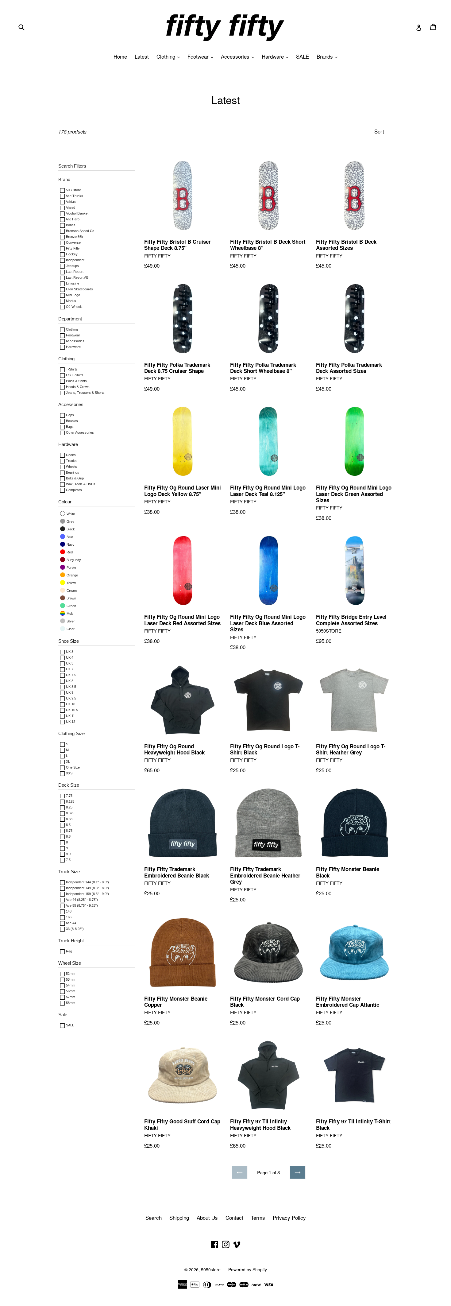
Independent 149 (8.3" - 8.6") (87, 888)
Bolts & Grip (74, 478)
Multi (69, 613)
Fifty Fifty (72, 248)
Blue (69, 537)
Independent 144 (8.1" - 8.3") (87, 882)
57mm (70, 997)
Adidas (70, 201)
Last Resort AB (76, 277)
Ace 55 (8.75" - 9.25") (81, 905)
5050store (73, 190)
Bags (69, 426)
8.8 (68, 836)
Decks (70, 455)
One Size (72, 767)
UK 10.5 (71, 710)
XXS (68, 773)
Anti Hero (72, 219)
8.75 (68, 830)
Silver (70, 621)
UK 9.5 (70, 698)
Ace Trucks (74, 196)
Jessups (72, 266)
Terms (258, 1217)
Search (153, 1217)
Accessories (239, 56)
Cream (71, 590)
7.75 (68, 795)
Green (71, 606)
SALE (302, 56)
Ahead (70, 207)
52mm (70, 973)
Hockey (71, 254)
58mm (70, 1003)
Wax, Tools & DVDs (80, 484)
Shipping (179, 1217)
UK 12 (70, 721)
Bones (70, 225)
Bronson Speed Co (79, 231)
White (70, 514)
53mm (70, 979)
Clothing (169, 56)
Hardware (276, 56)
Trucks (71, 461)
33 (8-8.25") (74, 929)
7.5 (68, 860)
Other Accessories (79, 432)
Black (70, 529)
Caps (69, 415)
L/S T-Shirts (74, 375)
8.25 (68, 807)
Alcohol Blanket (76, 213)
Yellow (71, 583)
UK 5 (69, 663)
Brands (329, 56)
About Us (207, 1217)
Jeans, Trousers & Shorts (85, 392)
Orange (72, 575)
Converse (73, 242)
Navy (70, 544)
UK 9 (69, 692)
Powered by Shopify (247, 1269)
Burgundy (73, 560)
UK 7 (69, 669)
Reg (68, 951)
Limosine (72, 283)
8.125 (69, 801)
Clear (70, 629)
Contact (234, 1217)
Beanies (71, 421)
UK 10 (70, 704)
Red (69, 552)
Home (120, 56)
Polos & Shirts (76, 381)
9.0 (68, 854)
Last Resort (74, 271)
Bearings (72, 472)
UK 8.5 (70, 686)
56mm (70, 991)
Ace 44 (70, 923)
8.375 (69, 813)
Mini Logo (72, 295)
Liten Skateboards (79, 289)
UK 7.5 (70, 675)
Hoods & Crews (77, 387)
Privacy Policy (289, 1217)
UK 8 (69, 681)
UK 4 (69, 657)
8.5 (68, 825)
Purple (71, 567)
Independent (74, 260)
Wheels (71, 466)
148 (68, 911)
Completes (73, 490)
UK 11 (70, 716)
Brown (71, 598)
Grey (70, 521)
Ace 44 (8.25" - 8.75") (81, 899)
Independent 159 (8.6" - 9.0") (87, 894)
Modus (70, 301)
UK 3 (69, 651)
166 (68, 917)
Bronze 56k (74, 236)
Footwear (201, 56)
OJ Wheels (74, 306)
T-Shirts (71, 369)
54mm (70, 985)
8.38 (68, 819)
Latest (142, 56)
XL (67, 761)
